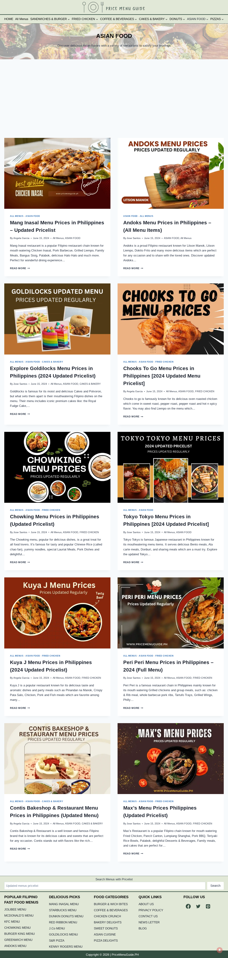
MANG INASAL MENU (64, 904)
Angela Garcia (21, 238)
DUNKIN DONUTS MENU (66, 916)
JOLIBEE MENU (15, 909)
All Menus (21, 19)
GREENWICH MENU (18, 940)
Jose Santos (134, 238)
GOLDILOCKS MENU (63, 934)
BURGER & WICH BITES (111, 904)
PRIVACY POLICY (151, 910)
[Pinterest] (208, 906)
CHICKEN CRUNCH (107, 916)
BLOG (143, 928)
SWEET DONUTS (106, 928)
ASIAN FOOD (32, 216)
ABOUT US (146, 904)
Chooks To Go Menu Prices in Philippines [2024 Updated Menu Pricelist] (161, 376)
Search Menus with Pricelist (114, 879)
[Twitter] (198, 906)
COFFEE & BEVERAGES (111, 910)
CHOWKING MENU (17, 927)
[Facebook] (188, 906)
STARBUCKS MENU (62, 910)
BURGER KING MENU (19, 933)
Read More (20, 268)
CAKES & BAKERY (52, 362)
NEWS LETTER (149, 922)
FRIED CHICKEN (164, 362)
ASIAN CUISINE (105, 934)
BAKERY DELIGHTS (107, 922)
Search (215, 885)
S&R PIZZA (56, 940)
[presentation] (57, 173)
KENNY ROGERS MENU (65, 946)
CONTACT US (148, 916)
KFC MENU (12, 921)
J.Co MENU (57, 928)
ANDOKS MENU (15, 946)
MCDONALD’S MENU (18, 915)
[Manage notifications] (219, 950)
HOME (8, 19)
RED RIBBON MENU (63, 922)
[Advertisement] (114, 99)
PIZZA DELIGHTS (106, 940)
